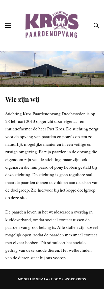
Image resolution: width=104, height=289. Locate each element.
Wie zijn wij (22, 99)
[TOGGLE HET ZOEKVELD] (96, 25)
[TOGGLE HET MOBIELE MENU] (8, 25)
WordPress (75, 279)
